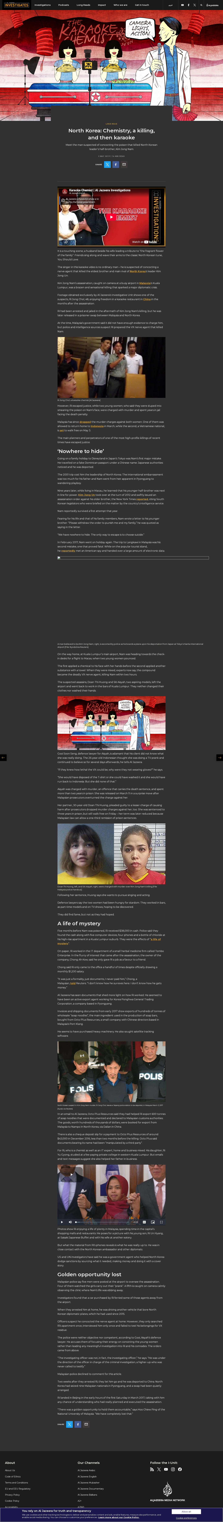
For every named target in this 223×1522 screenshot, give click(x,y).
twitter (194, 5)
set (62, 430)
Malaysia (145, 283)
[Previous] (5, 766)
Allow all (186, 1511)
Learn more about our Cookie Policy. (118, 1517)
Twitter (107, 164)
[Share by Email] (124, 165)
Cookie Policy (12, 1501)
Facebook (115, 164)
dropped (85, 422)
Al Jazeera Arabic (86, 1470)
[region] (111, 1515)
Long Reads (83, 5)
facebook (188, 5)
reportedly (68, 550)
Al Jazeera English (87, 1476)
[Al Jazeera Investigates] (16, 5)
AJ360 (81, 1507)
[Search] (201, 5)
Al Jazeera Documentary (91, 1488)
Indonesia (97, 426)
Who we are (120, 5)
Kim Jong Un (86, 495)
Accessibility (11, 1507)
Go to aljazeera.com (212, 5)
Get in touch (142, 5)
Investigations (43, 5)
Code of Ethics (12, 1476)
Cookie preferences (186, 1518)
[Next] (218, 766)
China (147, 299)
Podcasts (63, 5)
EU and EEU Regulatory (17, 1488)
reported (142, 499)
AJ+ (80, 1501)
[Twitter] (107, 165)
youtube (182, 5)
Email (124, 164)
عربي (171, 5)
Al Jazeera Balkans (87, 1494)
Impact (102, 5)
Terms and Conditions (16, 1482)
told (73, 983)
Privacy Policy (12, 1494)
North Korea (138, 271)
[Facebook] (115, 165)
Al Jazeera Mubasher (89, 1482)
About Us (10, 1470)
